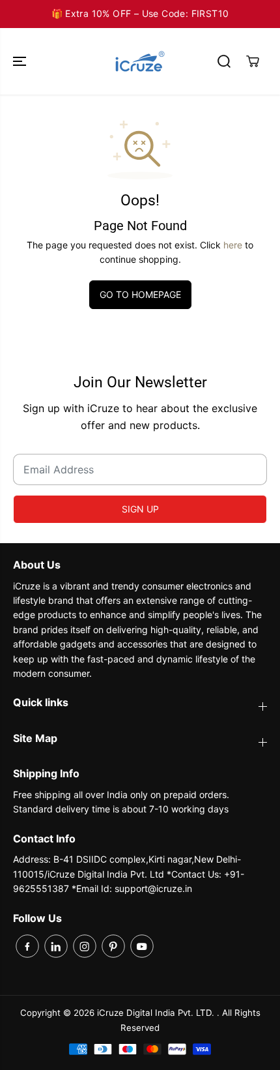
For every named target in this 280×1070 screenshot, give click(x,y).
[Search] (224, 61)
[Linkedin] (56, 946)
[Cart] (252, 61)
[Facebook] (27, 946)
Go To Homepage (140, 294)
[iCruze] (140, 61)
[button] (21, 61)
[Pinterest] (113, 946)
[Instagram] (84, 946)
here (232, 244)
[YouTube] (142, 946)
